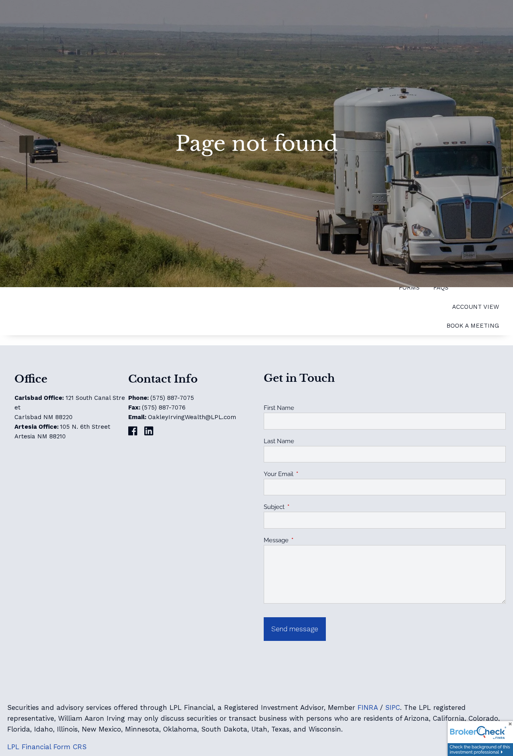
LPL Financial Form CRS (47, 747)
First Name (279, 407)
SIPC (392, 707)
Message (305, 540)
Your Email (307, 474)
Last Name (279, 441)
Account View (475, 306)
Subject (303, 507)
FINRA (367, 707)
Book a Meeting (472, 325)
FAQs (440, 287)
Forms (409, 287)
